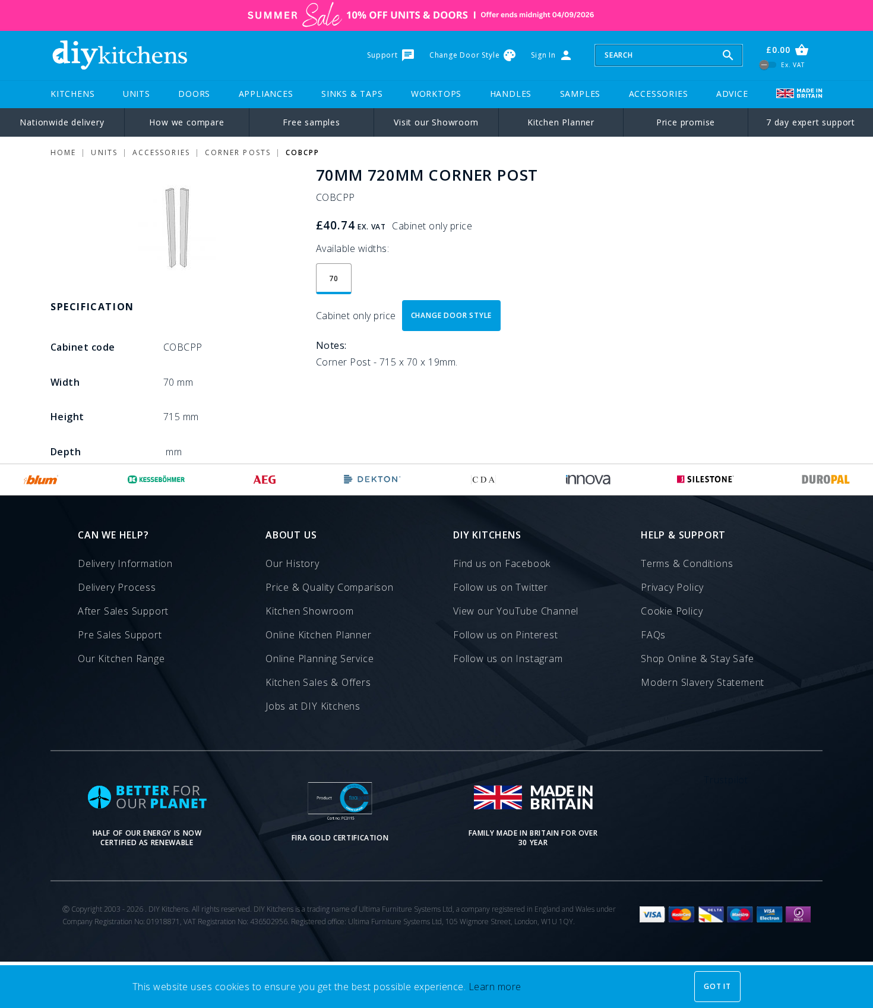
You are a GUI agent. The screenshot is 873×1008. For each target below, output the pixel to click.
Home (63, 152)
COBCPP (303, 152)
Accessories (658, 93)
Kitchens (72, 93)
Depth (65, 451)
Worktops (436, 93)
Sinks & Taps (352, 93)
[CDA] (483, 479)
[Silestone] (705, 479)
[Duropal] (826, 479)
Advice (732, 93)
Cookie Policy (672, 611)
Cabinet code (82, 347)
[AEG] (264, 479)
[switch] (768, 64)
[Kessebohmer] (156, 479)
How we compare (186, 122)
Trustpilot (726, 779)
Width (65, 382)
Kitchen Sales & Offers (318, 682)
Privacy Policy (672, 587)
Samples (580, 93)
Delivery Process (117, 587)
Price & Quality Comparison (329, 587)
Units (136, 93)
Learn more (495, 986)
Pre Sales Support (120, 634)
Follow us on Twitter (500, 587)
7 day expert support (810, 122)
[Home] (119, 55)
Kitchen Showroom (309, 611)
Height (67, 416)
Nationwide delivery (62, 122)
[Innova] (588, 479)
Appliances (266, 93)
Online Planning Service (319, 658)
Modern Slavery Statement (702, 682)
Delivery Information (125, 563)
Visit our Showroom (436, 122)
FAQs (653, 634)
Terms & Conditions (687, 563)
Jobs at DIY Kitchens (312, 706)
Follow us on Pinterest (505, 634)
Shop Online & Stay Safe (697, 658)
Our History (292, 563)
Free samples (311, 122)
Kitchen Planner (560, 122)
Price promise (685, 122)
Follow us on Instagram (508, 658)
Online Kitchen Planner (318, 634)
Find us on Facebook (502, 563)
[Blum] (41, 479)
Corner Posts (238, 152)
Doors (194, 93)
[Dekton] (372, 479)
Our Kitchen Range (121, 658)
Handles (511, 93)
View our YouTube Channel (515, 611)
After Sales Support (123, 611)
